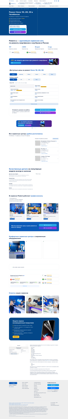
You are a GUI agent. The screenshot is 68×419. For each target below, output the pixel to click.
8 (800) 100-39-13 (51, 382)
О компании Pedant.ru (37, 382)
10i (13, 79)
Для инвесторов (36, 394)
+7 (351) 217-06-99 (44, 153)
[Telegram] (54, 0)
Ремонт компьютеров (25, 388)
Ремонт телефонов (17, 7)
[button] (20, 82)
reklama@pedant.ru (55, 391)
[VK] (56, 0)
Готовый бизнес (36, 389)
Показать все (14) (55, 138)
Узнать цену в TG (48, 225)
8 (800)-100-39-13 (47, 360)
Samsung (21, 74)
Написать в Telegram (18, 29)
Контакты (35, 385)
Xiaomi (36, 74)
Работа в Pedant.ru (37, 395)
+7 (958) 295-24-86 (44, 161)
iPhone (29, 74)
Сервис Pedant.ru (11, 7)
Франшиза (35, 388)
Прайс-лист (36, 391)
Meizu (44, 74)
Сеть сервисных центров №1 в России (40, 392)
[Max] (58, 0)
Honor (22, 7)
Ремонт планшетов (25, 385)
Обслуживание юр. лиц (37, 397)
